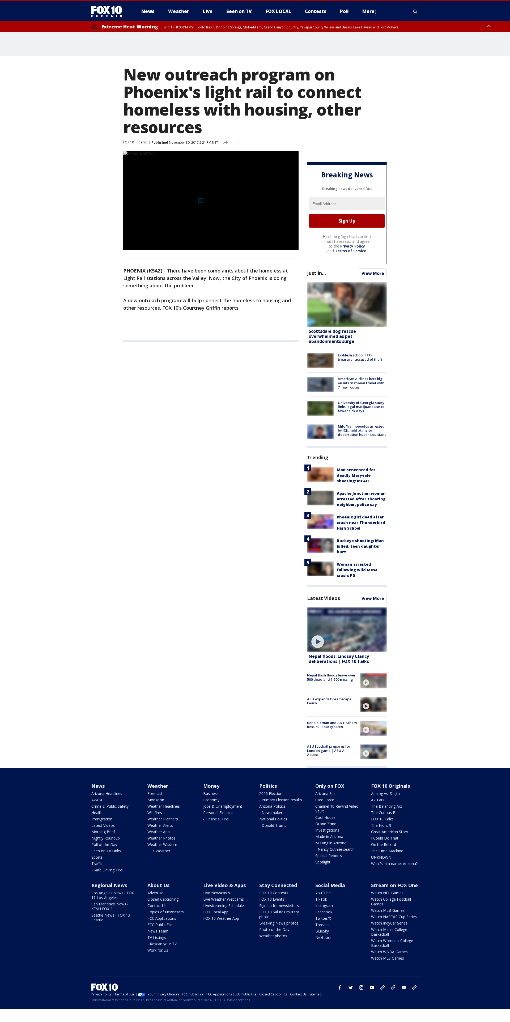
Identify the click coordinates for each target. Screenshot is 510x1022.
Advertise (155, 892)
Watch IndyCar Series (389, 923)
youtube (372, 987)
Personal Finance (218, 812)
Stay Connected (278, 885)
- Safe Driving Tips (107, 869)
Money (211, 786)
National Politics (273, 818)
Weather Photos (161, 838)
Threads (322, 924)
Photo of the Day (274, 929)
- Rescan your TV (162, 943)
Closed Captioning (162, 899)
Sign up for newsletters (279, 905)
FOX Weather (158, 850)
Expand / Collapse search (415, 11)
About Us (158, 885)
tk (382, 987)
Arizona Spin (326, 793)
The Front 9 (381, 825)
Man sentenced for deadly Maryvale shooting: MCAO (356, 475)
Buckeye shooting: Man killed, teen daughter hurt (360, 546)
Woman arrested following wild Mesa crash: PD (357, 570)
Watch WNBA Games (389, 951)
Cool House (325, 817)
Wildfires (154, 812)
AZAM (96, 799)
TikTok (321, 899)
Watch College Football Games (391, 901)
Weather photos (273, 935)
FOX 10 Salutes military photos (279, 914)
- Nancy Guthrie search (335, 849)
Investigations (327, 830)
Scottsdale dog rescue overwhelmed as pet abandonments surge (332, 336)
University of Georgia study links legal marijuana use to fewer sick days (361, 406)
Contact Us (157, 905)
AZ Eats (377, 799)
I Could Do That (384, 838)
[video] (347, 629)
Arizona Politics (272, 806)
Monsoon (155, 799)
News (98, 786)
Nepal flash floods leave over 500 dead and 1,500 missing (331, 677)
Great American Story (389, 831)
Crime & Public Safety (110, 806)
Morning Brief (103, 831)
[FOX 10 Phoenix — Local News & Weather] (108, 11)
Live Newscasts (216, 892)
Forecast (155, 793)
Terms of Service (350, 250)
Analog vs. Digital (386, 793)
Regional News (109, 885)
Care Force (324, 799)
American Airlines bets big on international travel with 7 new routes (361, 382)
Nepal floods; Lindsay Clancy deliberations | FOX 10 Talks (339, 658)
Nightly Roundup (105, 838)
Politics (268, 786)
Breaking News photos (279, 923)
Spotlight (322, 862)
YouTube (323, 892)
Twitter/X (323, 918)
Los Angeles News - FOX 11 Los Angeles (112, 895)
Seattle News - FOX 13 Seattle (110, 917)
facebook (340, 987)
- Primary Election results (280, 799)
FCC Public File (159, 924)
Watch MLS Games (387, 958)
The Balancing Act (386, 806)
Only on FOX (329, 786)
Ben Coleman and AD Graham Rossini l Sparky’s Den (332, 724)
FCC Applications (161, 918)
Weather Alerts (160, 825)
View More (373, 273)
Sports (97, 857)
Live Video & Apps (224, 885)
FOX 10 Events (271, 899)
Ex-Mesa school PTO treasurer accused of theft (360, 357)
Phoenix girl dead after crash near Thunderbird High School (361, 522)
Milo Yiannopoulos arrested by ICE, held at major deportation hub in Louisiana (362, 430)
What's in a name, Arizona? (394, 863)
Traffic (97, 863)
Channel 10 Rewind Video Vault (337, 809)
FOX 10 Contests (273, 892)
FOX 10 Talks (382, 818)
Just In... (316, 273)
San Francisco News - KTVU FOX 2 (110, 906)
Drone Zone (325, 823)
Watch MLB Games (388, 910)
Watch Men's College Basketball (389, 932)
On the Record (383, 844)
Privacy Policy (352, 246)
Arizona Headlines (106, 793)
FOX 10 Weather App (221, 918)
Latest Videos (323, 598)
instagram (361, 987)
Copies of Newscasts (165, 911)
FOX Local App (215, 911)
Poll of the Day (104, 844)
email (404, 987)
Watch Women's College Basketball (392, 943)
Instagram (324, 905)
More (368, 11)
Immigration (101, 818)
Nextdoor (323, 937)
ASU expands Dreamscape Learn (329, 701)
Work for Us (157, 950)
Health (97, 812)
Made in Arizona (329, 836)
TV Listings (156, 937)
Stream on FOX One (394, 885)
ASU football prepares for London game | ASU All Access (328, 750)
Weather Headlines (163, 806)
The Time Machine (387, 850)
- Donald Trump (273, 825)
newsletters (414, 987)
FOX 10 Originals (390, 786)
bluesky (393, 987)
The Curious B (383, 812)
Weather (157, 786)
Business (211, 793)
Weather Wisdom (162, 844)
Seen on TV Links (106, 850)
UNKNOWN (381, 857)
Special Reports (328, 855)
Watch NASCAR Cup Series (394, 916)
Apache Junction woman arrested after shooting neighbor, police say (361, 499)
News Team (157, 931)
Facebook (323, 911)
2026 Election (270, 793)
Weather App (158, 831)
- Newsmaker (270, 812)
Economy (211, 799)
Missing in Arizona (330, 842)
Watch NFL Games (387, 892)
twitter (350, 987)
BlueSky (322, 931)
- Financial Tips (216, 818)
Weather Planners (162, 818)
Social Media (330, 885)
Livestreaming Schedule (223, 905)
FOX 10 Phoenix (135, 142)
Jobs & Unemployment (222, 806)
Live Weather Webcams (223, 899)
